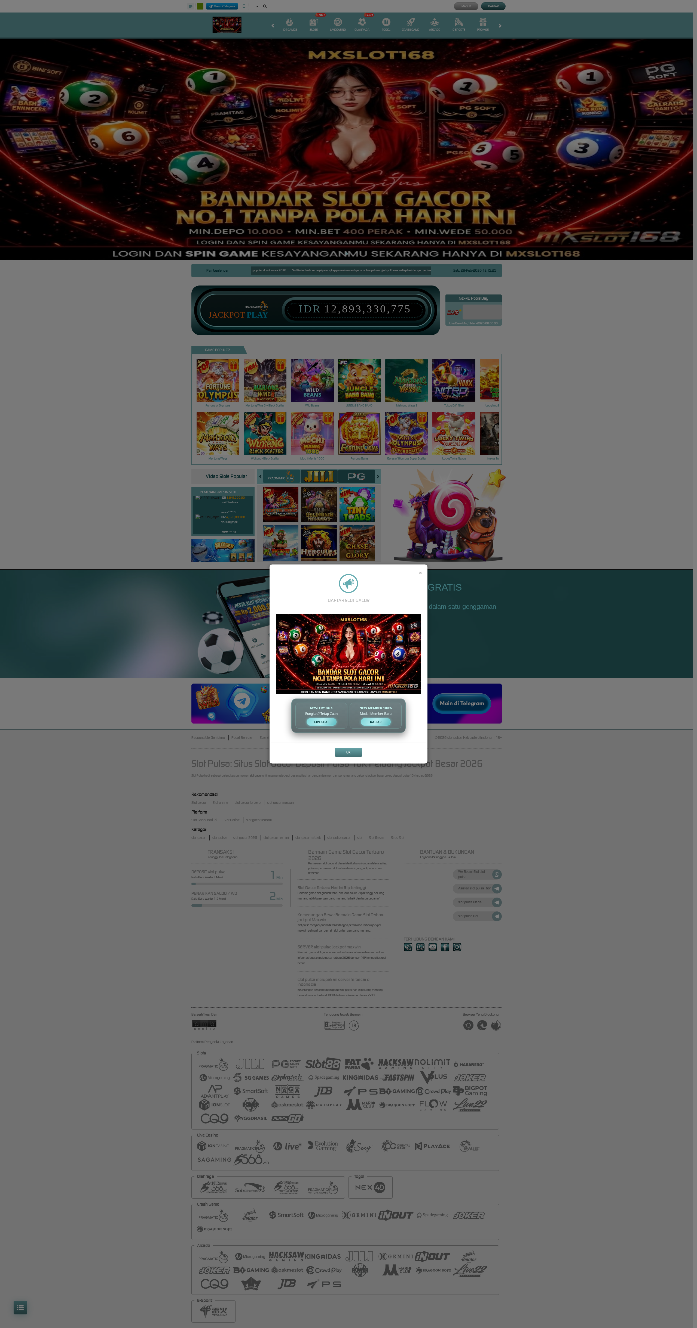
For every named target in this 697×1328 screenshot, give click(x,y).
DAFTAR (375, 722)
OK (348, 752)
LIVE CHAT (321, 722)
